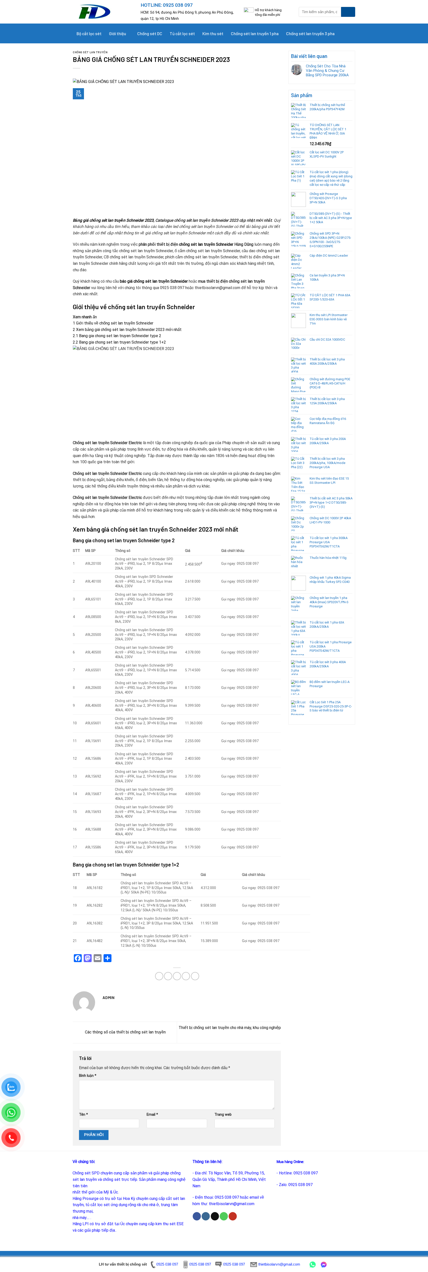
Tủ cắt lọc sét (182, 33)
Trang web (223, 1114)
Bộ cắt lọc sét (89, 33)
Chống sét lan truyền (90, 52)
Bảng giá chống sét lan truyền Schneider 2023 (113, 220)
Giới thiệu (117, 33)
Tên (83, 1114)
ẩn (95, 317)
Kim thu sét (212, 33)
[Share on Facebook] (159, 976)
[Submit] (348, 12)
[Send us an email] (215, 1216)
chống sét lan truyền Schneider (206, 244)
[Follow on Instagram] (206, 1216)
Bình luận (87, 1076)
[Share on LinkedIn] (195, 976)
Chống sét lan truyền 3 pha (310, 33)
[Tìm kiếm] (349, 33)
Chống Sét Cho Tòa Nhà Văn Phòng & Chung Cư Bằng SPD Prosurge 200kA (327, 70)
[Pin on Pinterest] (186, 976)
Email (152, 1114)
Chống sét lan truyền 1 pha (255, 33)
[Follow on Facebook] (197, 1216)
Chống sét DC (149, 33)
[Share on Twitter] (168, 976)
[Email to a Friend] (177, 976)
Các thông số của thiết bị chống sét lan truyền (125, 1032)
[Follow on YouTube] (233, 1216)
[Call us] (224, 1216)
